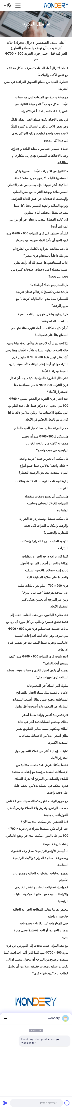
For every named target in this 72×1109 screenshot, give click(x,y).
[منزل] (36, 1006)
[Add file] (67, 1103)
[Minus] (5, 1018)
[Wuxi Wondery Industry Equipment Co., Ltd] (56, 5)
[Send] (5, 1103)
